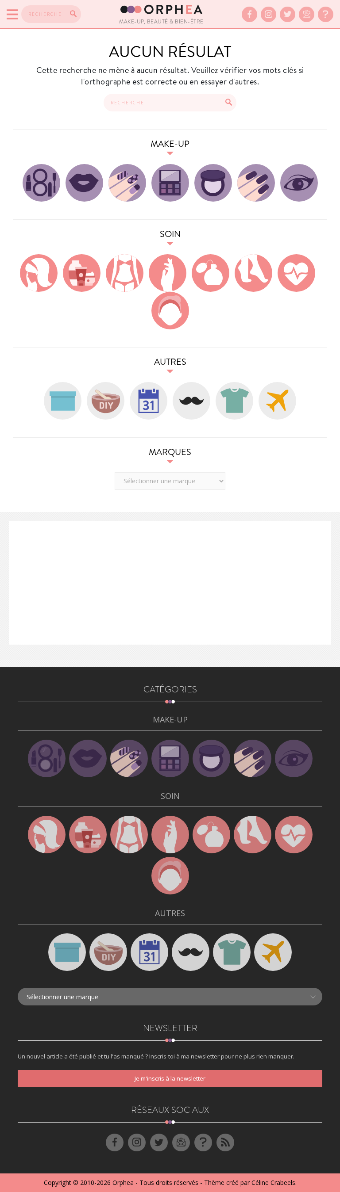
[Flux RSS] (225, 1142)
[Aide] (325, 14)
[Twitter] (287, 14)
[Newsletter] (306, 14)
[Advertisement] (170, 583)
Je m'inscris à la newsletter (170, 1078)
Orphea (123, 1182)
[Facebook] (249, 14)
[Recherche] (73, 14)
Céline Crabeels (273, 1182)
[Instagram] (268, 14)
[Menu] (12, 14)
